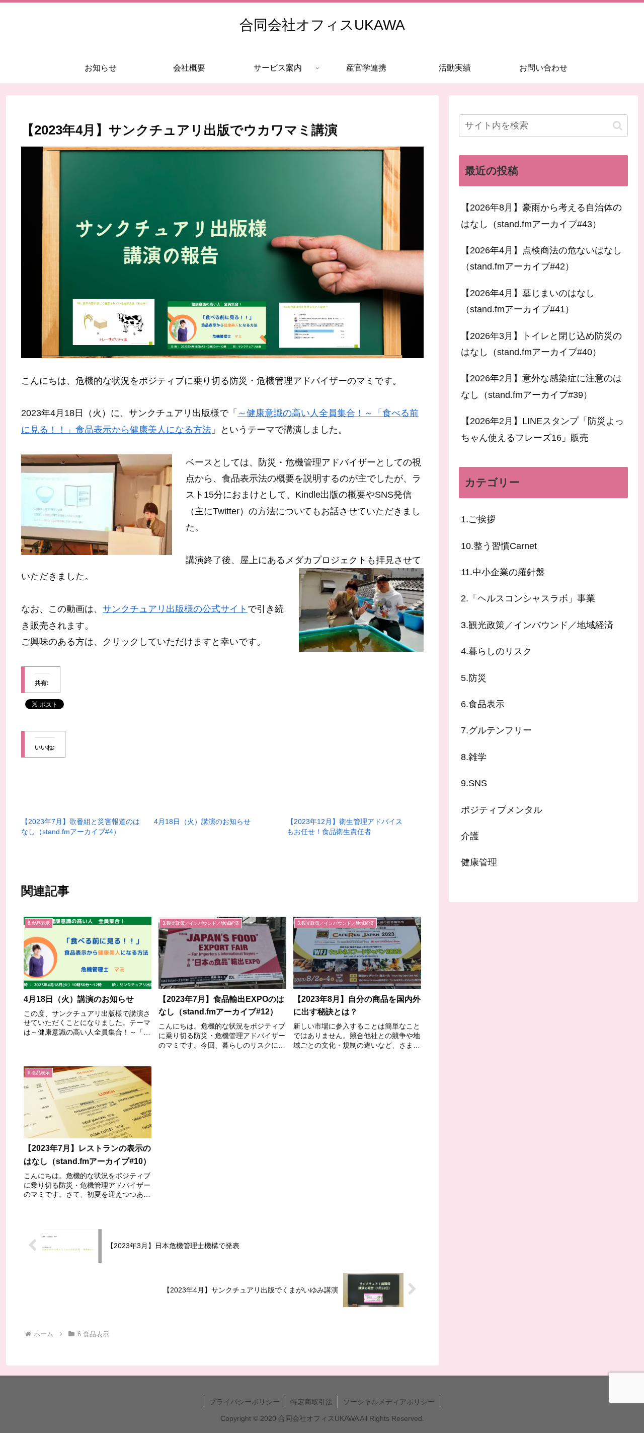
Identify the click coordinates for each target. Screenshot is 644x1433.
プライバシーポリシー (244, 1402)
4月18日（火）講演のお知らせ (202, 821)
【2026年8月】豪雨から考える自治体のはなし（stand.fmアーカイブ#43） (541, 215)
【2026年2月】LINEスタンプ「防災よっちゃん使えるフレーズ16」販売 (542, 429)
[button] (617, 125)
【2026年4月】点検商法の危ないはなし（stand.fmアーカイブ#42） (541, 258)
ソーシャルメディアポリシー (389, 1402)
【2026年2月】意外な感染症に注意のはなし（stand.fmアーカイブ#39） (541, 386)
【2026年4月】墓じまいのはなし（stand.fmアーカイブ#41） (528, 301)
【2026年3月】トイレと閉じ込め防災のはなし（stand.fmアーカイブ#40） (541, 344)
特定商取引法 (311, 1402)
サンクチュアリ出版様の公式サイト (175, 609)
